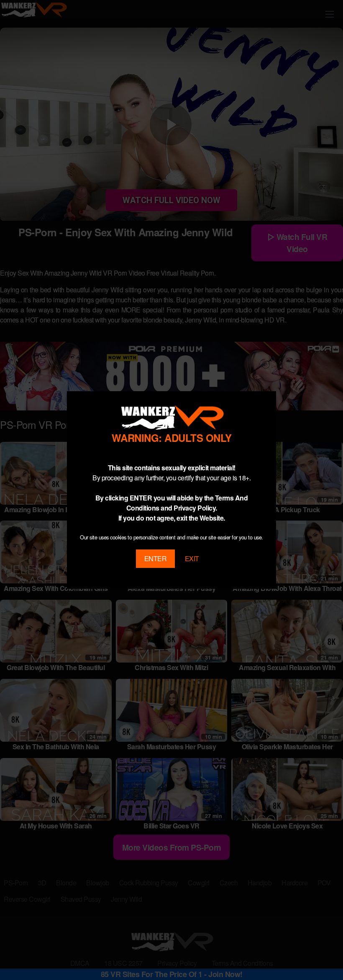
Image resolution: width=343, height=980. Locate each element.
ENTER (155, 558)
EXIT (192, 558)
